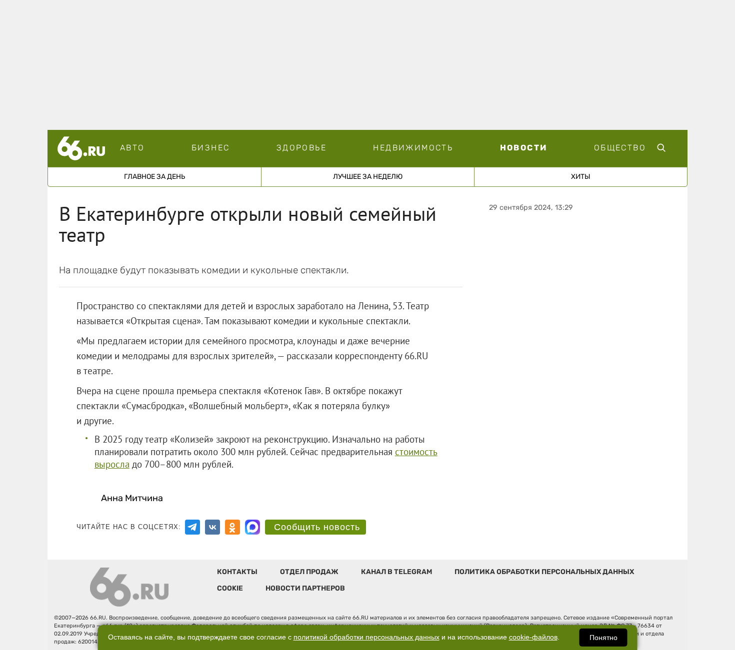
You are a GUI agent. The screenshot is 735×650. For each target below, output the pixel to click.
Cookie (230, 588)
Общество (620, 147)
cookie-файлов (533, 637)
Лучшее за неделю (367, 176)
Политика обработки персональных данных (544, 572)
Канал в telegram (396, 572)
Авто (132, 147)
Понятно (604, 638)
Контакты (237, 572)
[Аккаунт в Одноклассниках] (232, 527)
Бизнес (211, 147)
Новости (524, 147)
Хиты (580, 176)
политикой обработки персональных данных (367, 637)
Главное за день (154, 176)
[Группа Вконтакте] (212, 527)
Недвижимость (413, 147)
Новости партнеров (305, 588)
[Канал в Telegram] (192, 527)
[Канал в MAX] (252, 527)
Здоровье (301, 147)
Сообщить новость (317, 527)
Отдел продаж (309, 572)
